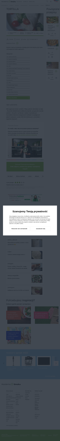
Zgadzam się (40, 228)
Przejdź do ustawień (19, 228)
